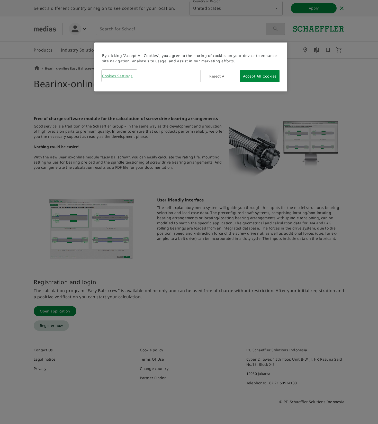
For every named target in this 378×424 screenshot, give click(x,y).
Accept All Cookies (260, 76)
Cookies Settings (117, 75)
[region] (190, 67)
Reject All (218, 76)
